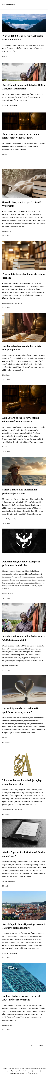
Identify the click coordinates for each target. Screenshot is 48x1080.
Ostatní (4, 56)
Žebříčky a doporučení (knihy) (12, 303)
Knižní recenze (7, 231)
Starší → (42, 1045)
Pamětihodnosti (8, 4)
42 (32, 1045)
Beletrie (4, 154)
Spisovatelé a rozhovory (10, 105)
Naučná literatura (7, 594)
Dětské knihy (6, 375)
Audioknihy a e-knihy (9, 519)
